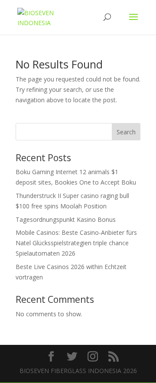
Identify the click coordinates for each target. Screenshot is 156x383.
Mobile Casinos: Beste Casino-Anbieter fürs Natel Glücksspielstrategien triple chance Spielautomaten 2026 (76, 242)
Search (126, 132)
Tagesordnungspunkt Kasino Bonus (66, 219)
